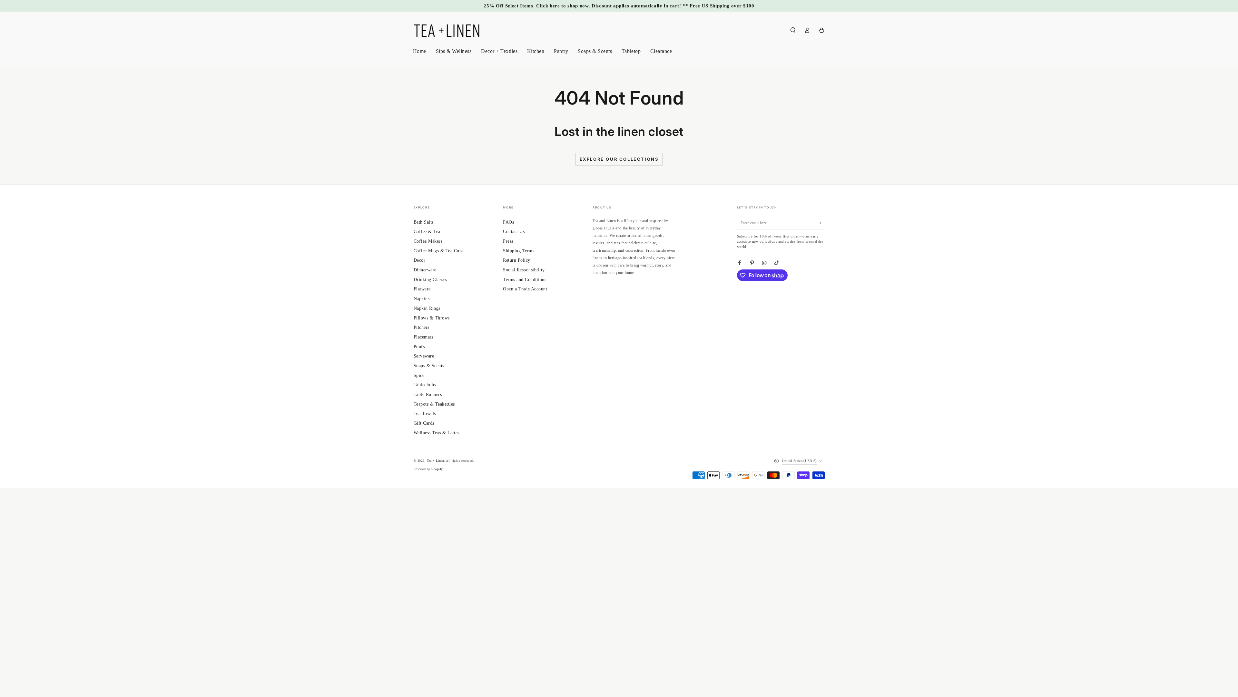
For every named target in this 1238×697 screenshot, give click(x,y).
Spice (419, 375)
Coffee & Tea (427, 231)
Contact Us (514, 231)
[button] (793, 30)
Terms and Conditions (524, 279)
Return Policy (516, 260)
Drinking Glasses (430, 279)
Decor (420, 260)
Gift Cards (424, 423)
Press (508, 241)
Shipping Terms (518, 250)
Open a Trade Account (525, 289)
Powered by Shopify (428, 469)
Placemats (423, 337)
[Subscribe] (821, 223)
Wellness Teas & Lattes (436, 432)
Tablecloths (425, 384)
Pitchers (421, 327)
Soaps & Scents (429, 365)
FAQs (508, 222)
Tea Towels (425, 413)
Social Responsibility (524, 270)
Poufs (419, 346)
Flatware (422, 289)
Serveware (424, 356)
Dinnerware (425, 270)
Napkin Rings (427, 308)
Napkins (422, 298)
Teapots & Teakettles (434, 404)
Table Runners (428, 394)
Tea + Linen (435, 460)
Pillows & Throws (432, 318)
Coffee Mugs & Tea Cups (439, 250)
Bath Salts (424, 222)
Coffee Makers (428, 241)
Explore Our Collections (619, 159)
